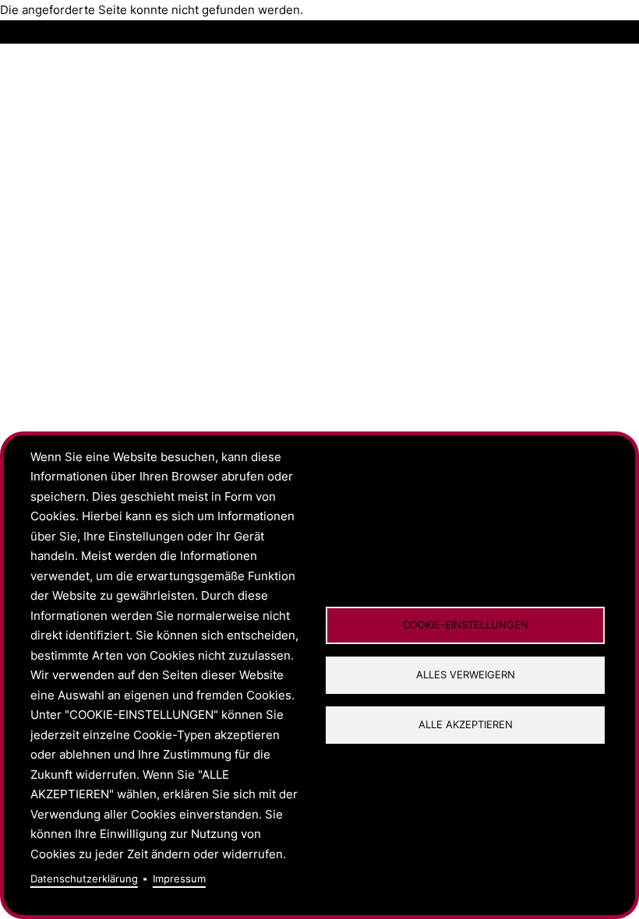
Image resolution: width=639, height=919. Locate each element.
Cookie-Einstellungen (465, 625)
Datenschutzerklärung (84, 879)
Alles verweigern (465, 675)
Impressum (179, 879)
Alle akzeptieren (465, 725)
